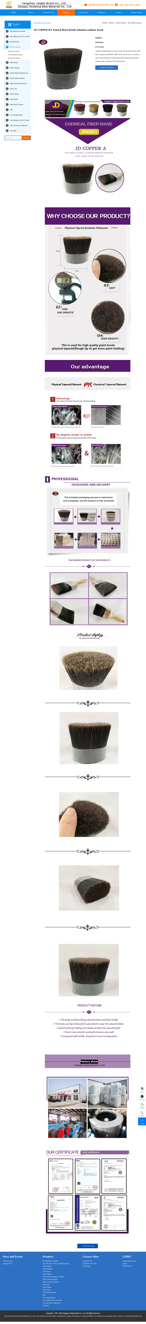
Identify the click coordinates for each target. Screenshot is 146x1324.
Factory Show (83, 12)
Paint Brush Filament (13, 51)
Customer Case (87, 1261)
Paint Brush (14, 62)
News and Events (48, 12)
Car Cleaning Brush (16, 115)
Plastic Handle (14, 68)
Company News (8, 1261)
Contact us (118, 12)
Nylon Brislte (14, 94)
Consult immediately (106, 67)
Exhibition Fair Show (90, 1263)
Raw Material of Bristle (17, 31)
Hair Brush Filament (16, 104)
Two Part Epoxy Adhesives (18, 125)
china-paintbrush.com (130, 1261)
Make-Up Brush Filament (18, 83)
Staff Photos (87, 1266)
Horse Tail (13, 89)
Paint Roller (14, 99)
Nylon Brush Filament (14, 58)
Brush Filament (15, 47)
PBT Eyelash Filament (17, 78)
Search (26, 138)
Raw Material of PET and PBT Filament (20, 36)
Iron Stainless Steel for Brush (19, 120)
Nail (11, 110)
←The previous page (87, 1246)
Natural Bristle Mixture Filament (20, 73)
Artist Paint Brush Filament (15, 55)
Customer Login (136, 12)
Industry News (7, 1263)
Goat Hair (13, 131)
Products (66, 12)
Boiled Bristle (14, 42)
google (125, 1263)
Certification (101, 12)
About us (31, 12)
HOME (13, 12)
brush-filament (127, 1266)
